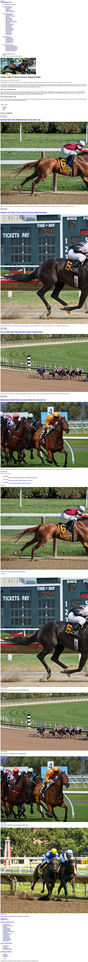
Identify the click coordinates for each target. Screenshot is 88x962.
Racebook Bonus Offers (8, 44)
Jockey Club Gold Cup (10, 15)
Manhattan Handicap (10, 24)
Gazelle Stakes (9, 27)
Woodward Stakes (9, 20)
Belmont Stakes (9, 14)
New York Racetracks (7, 6)
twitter (4, 108)
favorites (5, 958)
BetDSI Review (9, 42)
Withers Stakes (9, 30)
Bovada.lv (5, 954)
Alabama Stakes (9, 26)
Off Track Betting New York (9, 53)
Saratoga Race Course (10, 11)
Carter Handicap (9, 33)
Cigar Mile (8, 22)
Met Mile (7, 17)
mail (4, 109)
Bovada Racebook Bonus (11, 45)
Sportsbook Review (10, 39)
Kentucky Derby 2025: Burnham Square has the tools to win (20, 119)
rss (3, 110)
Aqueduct (8, 9)
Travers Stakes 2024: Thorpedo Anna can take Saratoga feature (21, 332)
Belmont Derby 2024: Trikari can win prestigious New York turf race (23, 400)
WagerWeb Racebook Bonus (11, 49)
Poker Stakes (8, 34)
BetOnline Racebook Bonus (11, 48)
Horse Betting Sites (7, 36)
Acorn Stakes (8, 32)
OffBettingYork (6, 2)
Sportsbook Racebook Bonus (12, 47)
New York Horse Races (8, 13)
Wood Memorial (9, 18)
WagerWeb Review (10, 41)
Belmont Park (8, 7)
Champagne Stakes (9, 28)
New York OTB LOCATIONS (9, 4)
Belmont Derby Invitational (11, 21)
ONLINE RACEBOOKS (6, 951)
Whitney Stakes (9, 19)
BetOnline (5, 956)
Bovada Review (9, 37)
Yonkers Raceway (9, 10)
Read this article (4, 208)
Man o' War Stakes (9, 29)
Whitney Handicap (7, 929)
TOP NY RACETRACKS (6, 943)
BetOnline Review (9, 40)
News (4, 55)
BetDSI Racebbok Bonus (11, 50)
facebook (5, 106)
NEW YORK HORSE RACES (7, 922)
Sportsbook (5, 955)
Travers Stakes (9, 25)
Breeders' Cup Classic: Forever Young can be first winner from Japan (24, 212)
